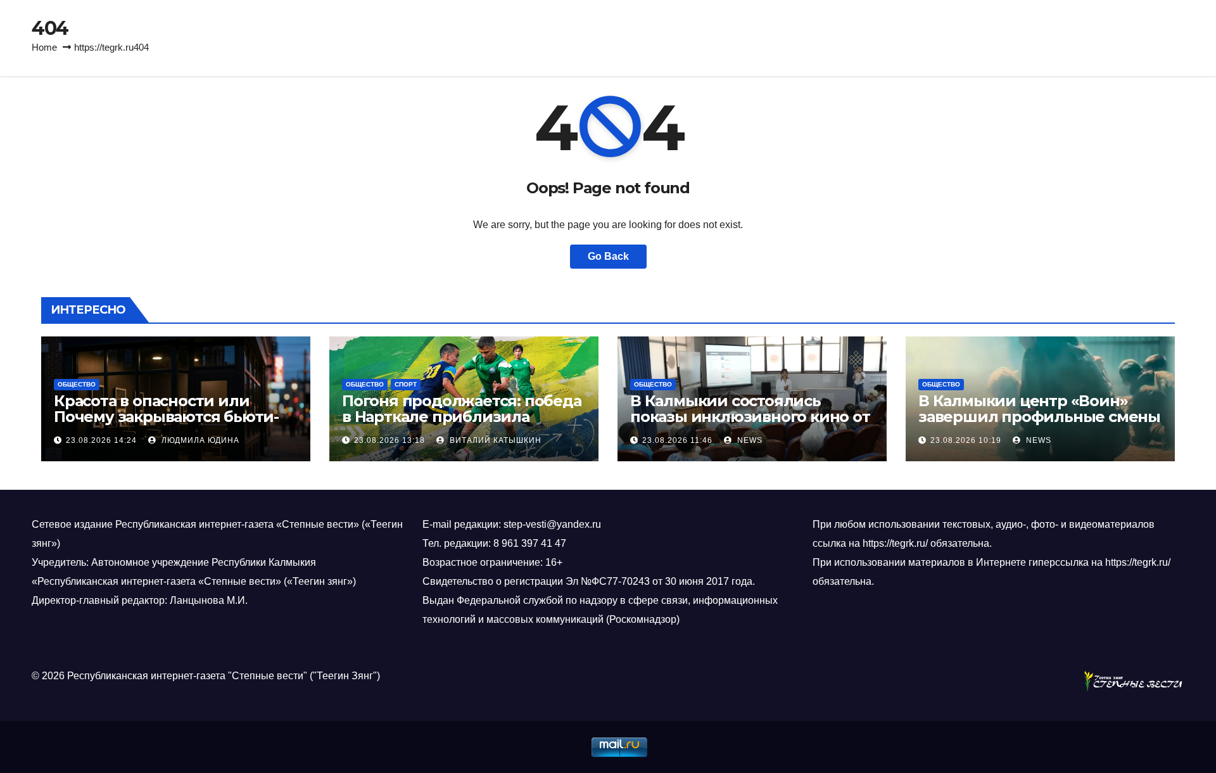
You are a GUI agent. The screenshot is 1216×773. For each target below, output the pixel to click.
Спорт (406, 384)
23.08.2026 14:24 (101, 440)
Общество (77, 384)
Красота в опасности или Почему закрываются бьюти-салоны (166, 417)
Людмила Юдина (199, 440)
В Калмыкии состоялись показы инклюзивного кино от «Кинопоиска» (750, 417)
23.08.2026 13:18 (389, 440)
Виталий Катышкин (494, 440)
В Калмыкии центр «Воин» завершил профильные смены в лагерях (1039, 417)
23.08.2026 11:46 (677, 440)
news (749, 440)
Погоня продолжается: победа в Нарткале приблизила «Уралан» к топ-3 (461, 417)
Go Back (608, 256)
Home (44, 47)
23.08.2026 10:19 (965, 440)
